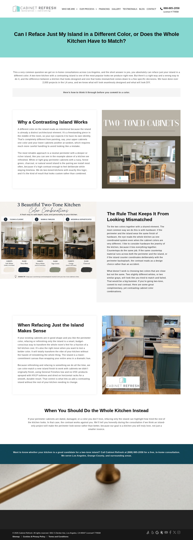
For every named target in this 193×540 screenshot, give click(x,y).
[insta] (179, 532)
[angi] (148, 532)
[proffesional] (162, 532)
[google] (157, 532)
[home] (34, 8)
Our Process (87, 9)
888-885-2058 (171, 8)
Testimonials (130, 9)
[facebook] (170, 532)
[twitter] (174, 532)
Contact (151, 9)
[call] (161, 9)
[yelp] (153, 532)
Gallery (116, 9)
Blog (142, 9)
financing (104, 9)
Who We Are (68, 9)
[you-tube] (166, 532)
